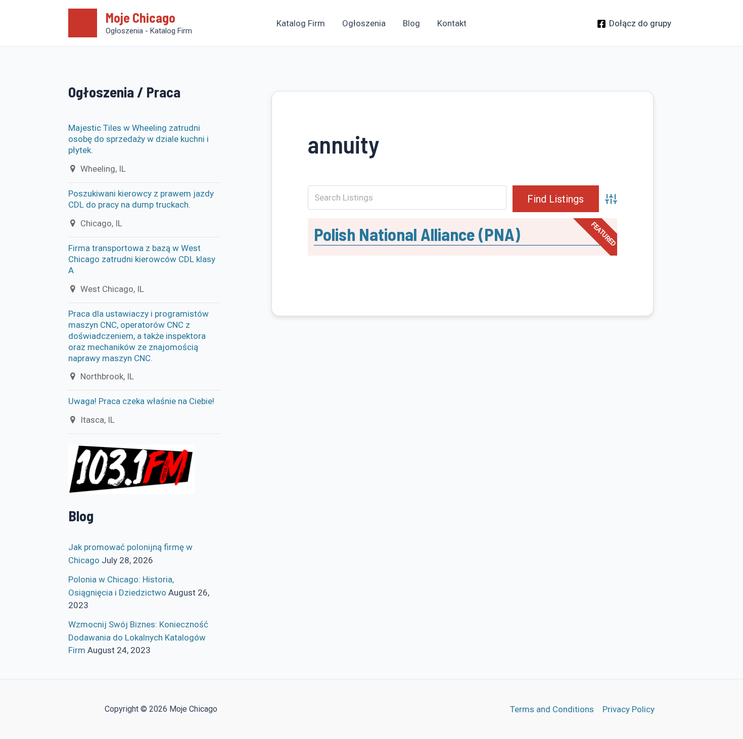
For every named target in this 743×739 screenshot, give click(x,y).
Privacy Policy (628, 709)
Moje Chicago (140, 17)
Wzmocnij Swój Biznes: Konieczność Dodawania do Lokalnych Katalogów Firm (138, 637)
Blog (411, 23)
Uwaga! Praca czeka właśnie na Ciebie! (141, 401)
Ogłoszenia (364, 23)
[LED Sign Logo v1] (131, 469)
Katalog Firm (300, 23)
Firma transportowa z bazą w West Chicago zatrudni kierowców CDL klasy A (141, 259)
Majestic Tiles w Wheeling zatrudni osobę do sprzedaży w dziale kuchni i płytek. (138, 139)
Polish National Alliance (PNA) (417, 234)
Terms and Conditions (552, 709)
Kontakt (452, 23)
